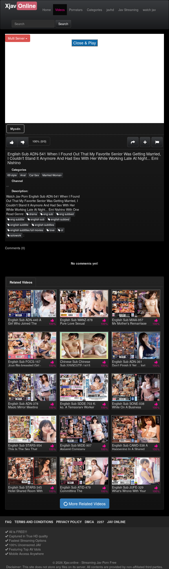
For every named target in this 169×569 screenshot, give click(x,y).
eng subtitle (17, 219)
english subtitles (44, 225)
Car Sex (34, 175)
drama (33, 214)
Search (63, 24)
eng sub (48, 214)
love (52, 230)
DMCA (89, 522)
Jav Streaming (128, 9)
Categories (94, 9)
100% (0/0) (39, 141)
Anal (23, 175)
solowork (15, 235)
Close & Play (84, 42)
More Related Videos (87, 503)
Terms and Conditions (34, 522)
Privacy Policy (69, 522)
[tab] (21, 282)
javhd (110, 9)
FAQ (8, 522)
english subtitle (19, 225)
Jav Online (116, 522)
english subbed (59, 219)
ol (61, 230)
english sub (37, 219)
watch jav (149, 9)
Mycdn (15, 129)
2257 (100, 522)
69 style (12, 175)
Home (46, 9)
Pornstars (76, 9)
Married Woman (52, 175)
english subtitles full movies (26, 230)
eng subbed (66, 214)
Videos (60, 9)
